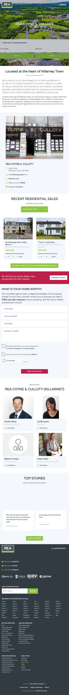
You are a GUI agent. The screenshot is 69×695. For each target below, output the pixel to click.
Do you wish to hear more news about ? (21, 354)
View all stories (34, 538)
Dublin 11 (47, 606)
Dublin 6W (58, 603)
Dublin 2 (4, 603)
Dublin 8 (15, 606)
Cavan (14, 601)
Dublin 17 (47, 608)
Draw (52, 56)
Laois (14, 613)
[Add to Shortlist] (30, 221)
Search (17, 56)
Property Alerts (58, 278)
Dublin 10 (36, 606)
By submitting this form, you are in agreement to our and (22, 347)
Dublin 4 (25, 603)
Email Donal (10, 428)
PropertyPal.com (41, 691)
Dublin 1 (58, 601)
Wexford (36, 617)
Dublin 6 (47, 603)
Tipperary (4, 617)
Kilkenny (4, 613)
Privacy (47, 687)
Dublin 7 (4, 606)
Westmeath (26, 617)
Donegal (47, 601)
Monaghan (26, 615)
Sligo (57, 615)
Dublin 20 (4, 610)
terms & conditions (15, 348)
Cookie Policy (24, 687)
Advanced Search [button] (33, 61)
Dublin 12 (58, 606)
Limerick (36, 613)
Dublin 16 (36, 608)
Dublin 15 (25, 608)
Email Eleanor (11, 465)
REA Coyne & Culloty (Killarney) (15, 42)
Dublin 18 (58, 608)
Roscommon (48, 615)
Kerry (46, 610)
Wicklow (47, 617)
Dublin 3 (15, 603)
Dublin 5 (36, 603)
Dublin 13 (4, 608)
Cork (35, 601)
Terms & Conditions (36, 687)
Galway (36, 610)
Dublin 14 (15, 608)
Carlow (3, 601)
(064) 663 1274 (13, 179)
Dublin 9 (25, 606)
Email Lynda (43, 428)
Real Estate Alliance (36, 684)
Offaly (35, 615)
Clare (24, 601)
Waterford (15, 617)
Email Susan (43, 465)
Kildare (57, 610)
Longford (47, 613)
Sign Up (33, 591)
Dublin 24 (25, 610)
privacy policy (29, 348)
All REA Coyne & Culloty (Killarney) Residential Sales (34, 265)
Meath (14, 615)
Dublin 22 (15, 610)
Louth (57, 613)
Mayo (3, 615)
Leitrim (25, 613)
